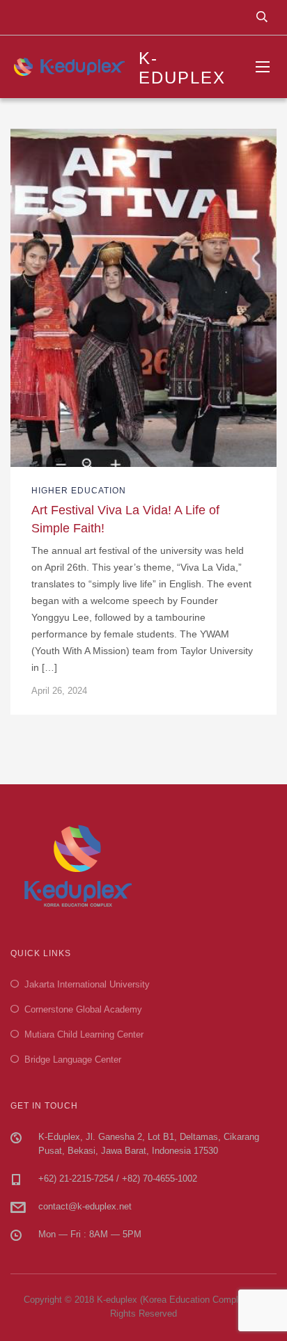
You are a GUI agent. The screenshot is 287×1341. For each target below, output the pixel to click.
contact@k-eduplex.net (85, 1206)
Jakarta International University (87, 984)
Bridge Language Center (72, 1059)
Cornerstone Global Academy (83, 1009)
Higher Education (78, 490)
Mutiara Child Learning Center (84, 1034)
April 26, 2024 (59, 690)
